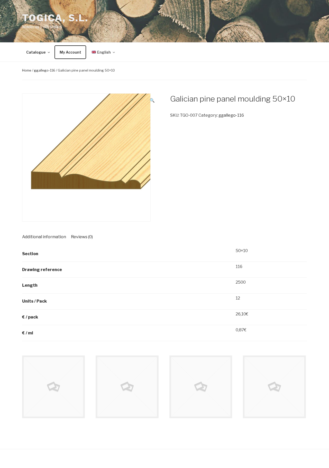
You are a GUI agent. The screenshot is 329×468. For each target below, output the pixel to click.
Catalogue (36, 52)
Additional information (44, 236)
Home (26, 70)
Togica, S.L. (55, 18)
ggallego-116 (44, 70)
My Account (70, 52)
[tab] (44, 237)
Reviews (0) (82, 236)
